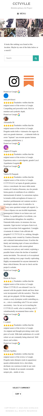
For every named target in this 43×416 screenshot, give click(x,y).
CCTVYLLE (21, 4)
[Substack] (29, 81)
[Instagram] (14, 81)
